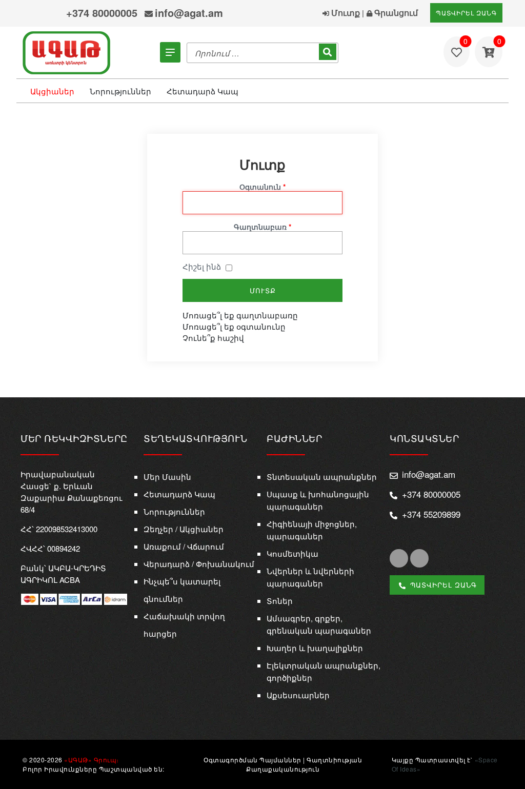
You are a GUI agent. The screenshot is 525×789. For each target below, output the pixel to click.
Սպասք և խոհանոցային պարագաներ (318, 500)
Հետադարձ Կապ (202, 91)
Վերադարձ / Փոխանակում (199, 563)
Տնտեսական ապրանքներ (322, 476)
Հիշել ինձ (202, 266)
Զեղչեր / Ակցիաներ (184, 528)
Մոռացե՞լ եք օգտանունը (234, 326)
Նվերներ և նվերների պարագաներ (310, 577)
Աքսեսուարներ (298, 695)
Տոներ (280, 600)
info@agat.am (189, 12)
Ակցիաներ (52, 91)
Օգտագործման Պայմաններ (252, 759)
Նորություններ (120, 91)
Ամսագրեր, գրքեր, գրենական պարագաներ (319, 624)
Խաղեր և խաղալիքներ (315, 647)
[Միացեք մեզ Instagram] (419, 558)
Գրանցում (395, 12)
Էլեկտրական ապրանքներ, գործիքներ (323, 671)
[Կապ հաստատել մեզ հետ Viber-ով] (32, 14)
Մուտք (344, 12)
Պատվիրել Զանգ (466, 12)
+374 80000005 (101, 12)
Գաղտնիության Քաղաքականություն (304, 764)
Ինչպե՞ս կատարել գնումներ (182, 590)
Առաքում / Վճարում (184, 546)
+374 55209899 (431, 514)
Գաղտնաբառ (262, 226)
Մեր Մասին (167, 476)
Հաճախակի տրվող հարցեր (184, 625)
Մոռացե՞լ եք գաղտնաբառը (240, 315)
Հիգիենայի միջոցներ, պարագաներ (312, 529)
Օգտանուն (262, 186)
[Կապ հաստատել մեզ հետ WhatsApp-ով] (52, 14)
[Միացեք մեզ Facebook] (399, 558)
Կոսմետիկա (292, 553)
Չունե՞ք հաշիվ (213, 337)
